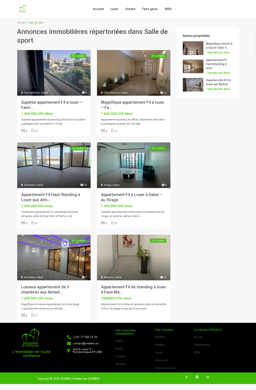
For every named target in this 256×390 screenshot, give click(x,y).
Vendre (130, 9)
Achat (119, 348)
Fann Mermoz (32, 92)
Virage (107, 184)
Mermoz (109, 277)
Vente (119, 340)
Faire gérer (150, 9)
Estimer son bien (165, 368)
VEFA (168, 9)
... (64, 123)
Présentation (202, 344)
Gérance (120, 364)
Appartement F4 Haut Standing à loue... (216, 64)
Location (120, 356)
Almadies (29, 184)
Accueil (98, 9)
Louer (114, 9)
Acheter (160, 337)
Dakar (44, 92)
